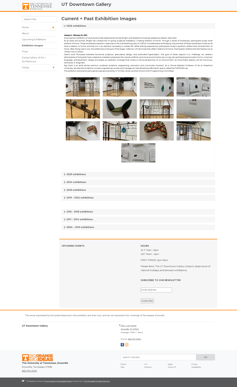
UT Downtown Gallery (86, 4)
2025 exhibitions (76, 174)
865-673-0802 (134, 339)
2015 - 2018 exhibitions (79, 211)
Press (25, 51)
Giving (25, 67)
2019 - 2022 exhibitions (80, 197)
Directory (148, 367)
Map (122, 367)
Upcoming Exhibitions (34, 39)
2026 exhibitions (76, 26)
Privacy (194, 364)
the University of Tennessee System (58, 381)
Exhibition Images (32, 45)
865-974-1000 (29, 371)
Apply (170, 364)
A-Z (145, 364)
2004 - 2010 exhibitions (80, 227)
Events (123, 364)
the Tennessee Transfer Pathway (97, 381)
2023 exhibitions (76, 190)
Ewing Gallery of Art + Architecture (34, 59)
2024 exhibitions (76, 182)
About (25, 33)
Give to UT (172, 367)
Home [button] (25, 27)
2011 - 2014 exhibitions (79, 219)
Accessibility (196, 367)
